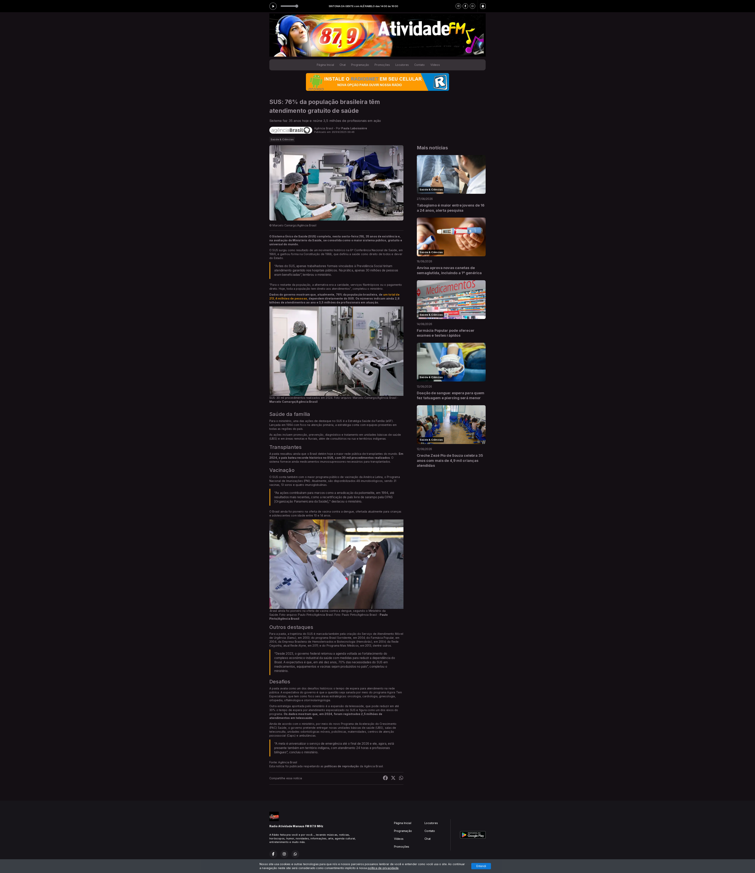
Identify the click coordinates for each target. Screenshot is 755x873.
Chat (343, 64)
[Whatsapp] (472, 6)
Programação (360, 64)
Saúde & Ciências (282, 139)
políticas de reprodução (341, 766)
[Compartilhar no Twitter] (393, 778)
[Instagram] (458, 6)
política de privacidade (383, 868)
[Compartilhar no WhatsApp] (401, 778)
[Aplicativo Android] (483, 6)
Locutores (402, 64)
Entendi (481, 866)
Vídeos (435, 64)
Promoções (382, 64)
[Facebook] (465, 6)
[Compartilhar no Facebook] (385, 778)
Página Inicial (325, 64)
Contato (419, 64)
